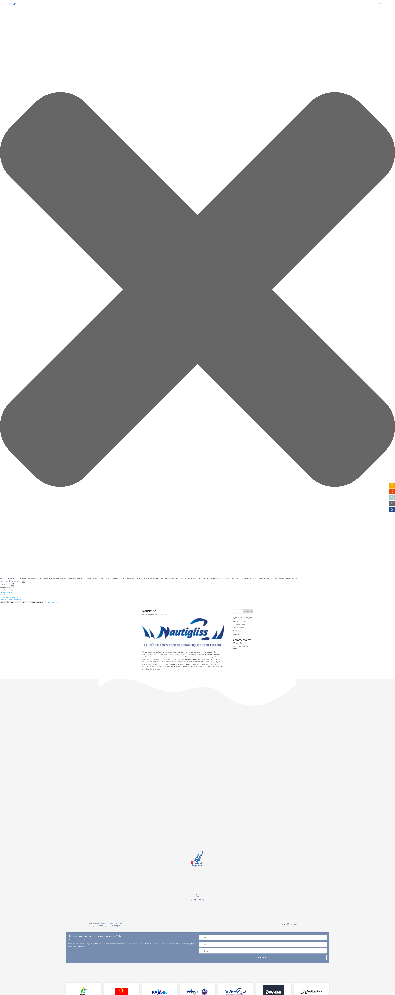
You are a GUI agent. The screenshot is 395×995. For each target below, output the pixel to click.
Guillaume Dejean (151, 615)
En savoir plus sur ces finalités (10, 600)
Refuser (10, 602)
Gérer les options (6, 592)
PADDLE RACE (237, 631)
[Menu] (380, 3)
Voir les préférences (21, 602)
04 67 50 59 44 (197, 900)
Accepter (3, 602)
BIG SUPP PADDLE (239, 621)
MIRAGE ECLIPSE (238, 628)
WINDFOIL (236, 634)
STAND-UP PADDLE (239, 625)
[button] (197, 289)
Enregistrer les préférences (37, 602)
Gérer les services (6, 595)
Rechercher (248, 611)
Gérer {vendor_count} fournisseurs (12, 597)
